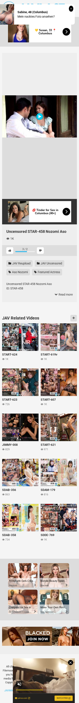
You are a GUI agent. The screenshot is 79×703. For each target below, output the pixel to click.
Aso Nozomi (19, 272)
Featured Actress (48, 272)
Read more (65, 294)
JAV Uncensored (51, 263)
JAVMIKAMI (11, 690)
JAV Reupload (21, 263)
